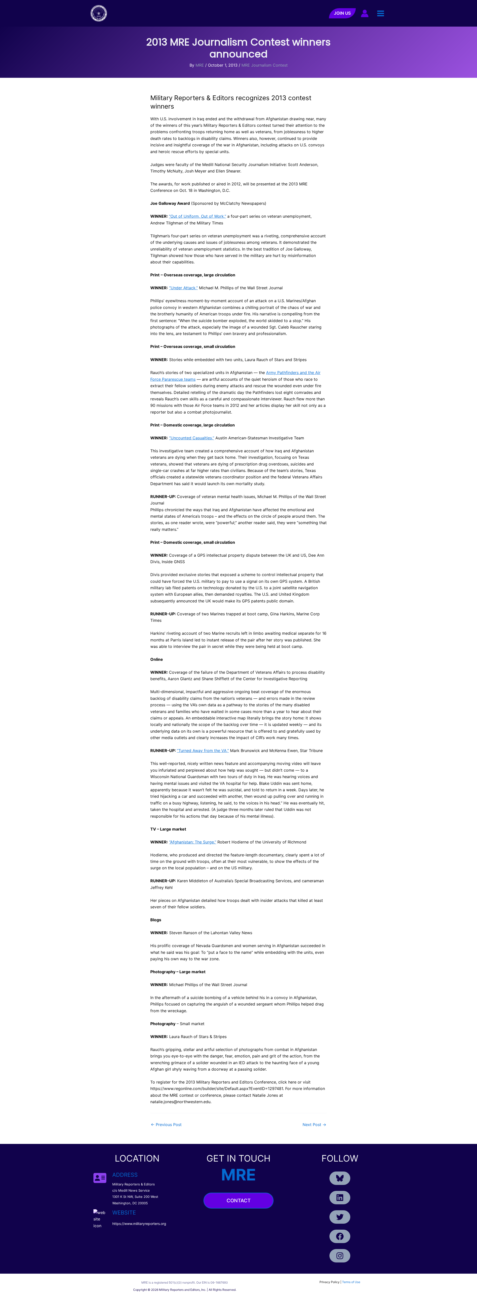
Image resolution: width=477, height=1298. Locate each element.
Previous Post (166, 1125)
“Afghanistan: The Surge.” (192, 841)
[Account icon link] (365, 13)
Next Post (314, 1125)
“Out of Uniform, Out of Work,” (197, 216)
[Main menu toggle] (381, 13)
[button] (342, 13)
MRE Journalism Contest (264, 65)
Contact (239, 1201)
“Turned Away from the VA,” (203, 750)
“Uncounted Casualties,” (191, 437)
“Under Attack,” (183, 287)
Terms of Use (351, 1282)
